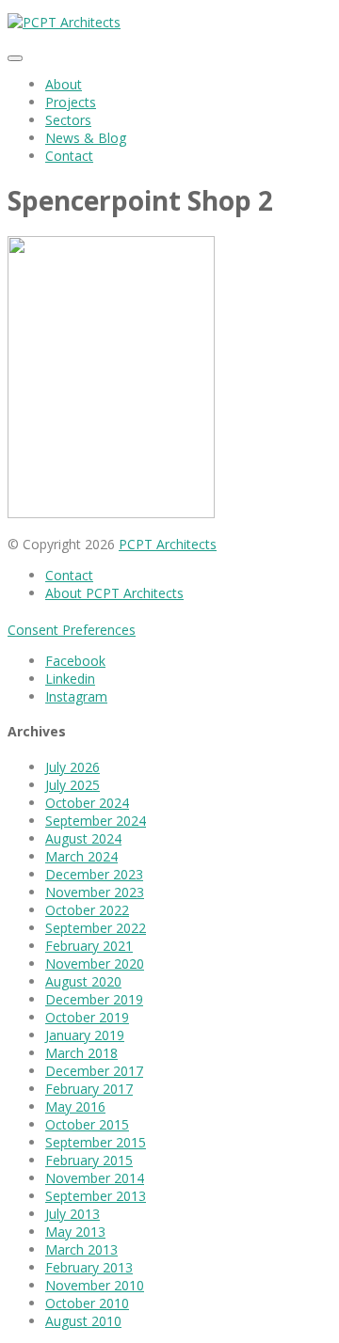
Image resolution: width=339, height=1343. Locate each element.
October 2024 (87, 803)
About (63, 84)
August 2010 (83, 1321)
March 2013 (81, 1249)
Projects (70, 102)
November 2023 (94, 892)
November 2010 (94, 1285)
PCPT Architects (168, 544)
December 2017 (94, 1071)
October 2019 (87, 1017)
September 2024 (95, 821)
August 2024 (83, 838)
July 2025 (72, 785)
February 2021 (89, 946)
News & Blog (85, 138)
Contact (69, 156)
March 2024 (81, 856)
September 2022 (95, 928)
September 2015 (95, 1142)
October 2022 (87, 910)
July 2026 (72, 767)
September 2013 (95, 1196)
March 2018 (81, 1053)
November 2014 (94, 1178)
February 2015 (89, 1160)
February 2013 (89, 1267)
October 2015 (87, 1124)
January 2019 (84, 1035)
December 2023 (94, 874)
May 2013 (75, 1231)
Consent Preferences (72, 630)
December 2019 (94, 999)
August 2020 (83, 981)
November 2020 (94, 963)
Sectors (68, 120)
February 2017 (89, 1089)
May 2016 (75, 1106)
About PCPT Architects (114, 593)
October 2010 (87, 1303)
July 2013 (72, 1214)
